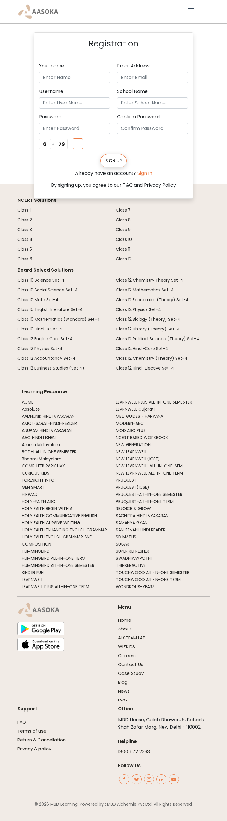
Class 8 (123, 220)
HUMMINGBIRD (36, 551)
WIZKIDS (126, 646)
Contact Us (130, 664)
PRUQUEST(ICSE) (132, 487)
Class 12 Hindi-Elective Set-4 (145, 368)
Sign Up (113, 161)
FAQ (21, 722)
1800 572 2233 (134, 751)
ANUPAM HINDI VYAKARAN (47, 430)
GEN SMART (33, 487)
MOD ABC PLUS (131, 430)
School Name (132, 91)
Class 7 (123, 210)
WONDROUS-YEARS (135, 587)
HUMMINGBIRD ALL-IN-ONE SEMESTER (58, 565)
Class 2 (24, 220)
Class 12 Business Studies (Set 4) (50, 368)
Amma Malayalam (41, 445)
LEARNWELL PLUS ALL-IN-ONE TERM (55, 587)
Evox (122, 700)
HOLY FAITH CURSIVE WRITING (51, 523)
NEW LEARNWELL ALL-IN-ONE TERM (149, 473)
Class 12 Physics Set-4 (40, 348)
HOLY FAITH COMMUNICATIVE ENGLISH (59, 516)
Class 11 (123, 249)
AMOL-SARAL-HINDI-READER (49, 423)
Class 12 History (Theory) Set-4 (148, 329)
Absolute (31, 409)
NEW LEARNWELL (131, 452)
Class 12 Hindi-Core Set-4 (142, 348)
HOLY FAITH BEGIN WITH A (47, 509)
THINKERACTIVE (131, 565)
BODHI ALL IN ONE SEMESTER (49, 452)
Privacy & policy (34, 749)
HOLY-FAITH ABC (38, 501)
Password (50, 116)
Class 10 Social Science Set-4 (47, 290)
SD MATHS (126, 537)
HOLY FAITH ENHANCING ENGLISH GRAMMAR (64, 530)
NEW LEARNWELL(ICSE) (138, 459)
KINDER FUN (33, 572)
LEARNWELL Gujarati (135, 409)
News (124, 691)
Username (51, 91)
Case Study (131, 673)
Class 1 (24, 210)
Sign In (144, 173)
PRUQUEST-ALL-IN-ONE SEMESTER (149, 494)
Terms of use (31, 731)
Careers (127, 655)
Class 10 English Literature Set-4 (50, 309)
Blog (122, 682)
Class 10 (124, 239)
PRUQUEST (126, 480)
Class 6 (24, 259)
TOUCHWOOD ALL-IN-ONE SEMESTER (152, 572)
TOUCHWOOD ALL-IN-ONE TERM (148, 580)
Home (124, 620)
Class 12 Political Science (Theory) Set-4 (157, 339)
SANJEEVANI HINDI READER (141, 530)
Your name (51, 65)
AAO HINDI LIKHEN (39, 438)
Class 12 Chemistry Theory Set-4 (149, 280)
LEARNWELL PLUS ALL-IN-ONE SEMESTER (154, 402)
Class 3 (24, 230)
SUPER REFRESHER (132, 551)
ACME (27, 402)
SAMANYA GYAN (131, 523)
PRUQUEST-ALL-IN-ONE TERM (145, 501)
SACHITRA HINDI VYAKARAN (142, 516)
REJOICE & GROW (133, 509)
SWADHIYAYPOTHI (134, 558)
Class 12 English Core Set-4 (45, 339)
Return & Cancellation (41, 740)
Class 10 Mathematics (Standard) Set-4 (58, 319)
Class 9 (123, 230)
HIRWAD (30, 494)
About (125, 629)
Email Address (133, 65)
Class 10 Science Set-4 (40, 280)
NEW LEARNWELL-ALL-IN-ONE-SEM (149, 466)
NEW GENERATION (133, 445)
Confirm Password (138, 116)
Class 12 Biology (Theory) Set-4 (148, 319)
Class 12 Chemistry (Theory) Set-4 (151, 358)
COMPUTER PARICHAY (43, 466)
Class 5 (24, 249)
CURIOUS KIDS (35, 473)
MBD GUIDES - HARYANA (139, 416)
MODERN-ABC (130, 423)
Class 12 (124, 259)
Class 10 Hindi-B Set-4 (39, 329)
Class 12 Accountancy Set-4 (46, 358)
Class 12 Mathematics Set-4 (145, 290)
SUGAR (122, 544)
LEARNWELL (32, 580)
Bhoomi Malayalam (41, 459)
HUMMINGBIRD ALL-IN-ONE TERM (53, 558)
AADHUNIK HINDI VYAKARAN (48, 416)
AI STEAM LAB (131, 638)
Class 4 (25, 239)
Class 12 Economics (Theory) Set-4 (152, 300)
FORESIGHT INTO (38, 480)
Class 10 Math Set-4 (38, 300)
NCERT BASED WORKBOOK (142, 438)
